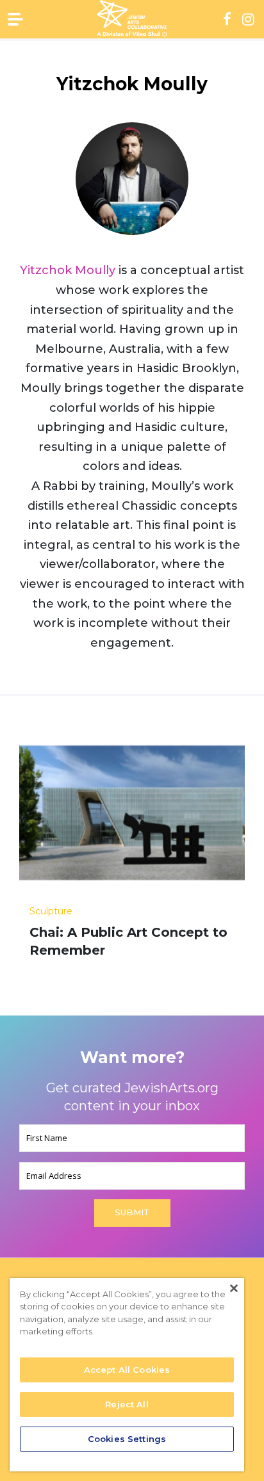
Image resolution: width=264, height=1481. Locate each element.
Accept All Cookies (127, 1369)
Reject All (126, 1404)
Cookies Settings (127, 1439)
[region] (127, 1374)
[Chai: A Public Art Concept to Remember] (132, 818)
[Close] (234, 1288)
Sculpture (50, 911)
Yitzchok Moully (67, 270)
